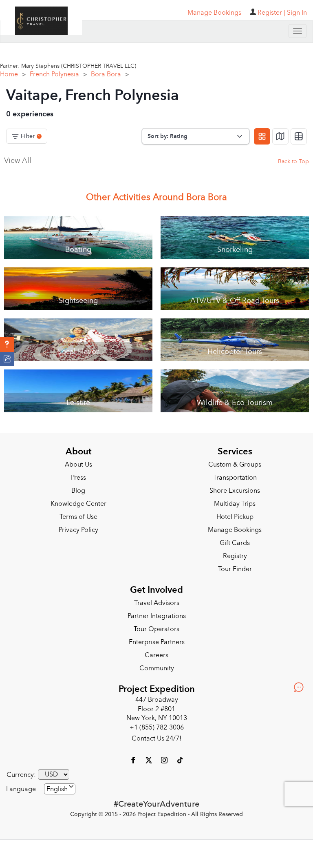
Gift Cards (235, 542)
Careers (156, 655)
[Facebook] (134, 759)
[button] (7, 344)
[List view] (299, 136)
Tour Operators (156, 629)
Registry (235, 556)
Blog (78, 490)
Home (13, 74)
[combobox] (59, 788)
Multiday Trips (235, 503)
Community (156, 668)
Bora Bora (110, 74)
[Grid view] (262, 136)
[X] (149, 759)
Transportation (235, 477)
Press (78, 477)
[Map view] (280, 136)
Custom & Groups (234, 464)
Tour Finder (235, 569)
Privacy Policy (78, 529)
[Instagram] (165, 759)
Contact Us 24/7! (156, 738)
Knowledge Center (78, 503)
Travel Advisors (156, 602)
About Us (78, 464)
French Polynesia (58, 74)
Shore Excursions (234, 490)
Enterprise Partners (157, 642)
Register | (271, 12)
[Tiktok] (179, 759)
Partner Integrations (157, 616)
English (57, 789)
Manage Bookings (235, 529)
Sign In (297, 12)
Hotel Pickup (234, 516)
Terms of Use (78, 516)
